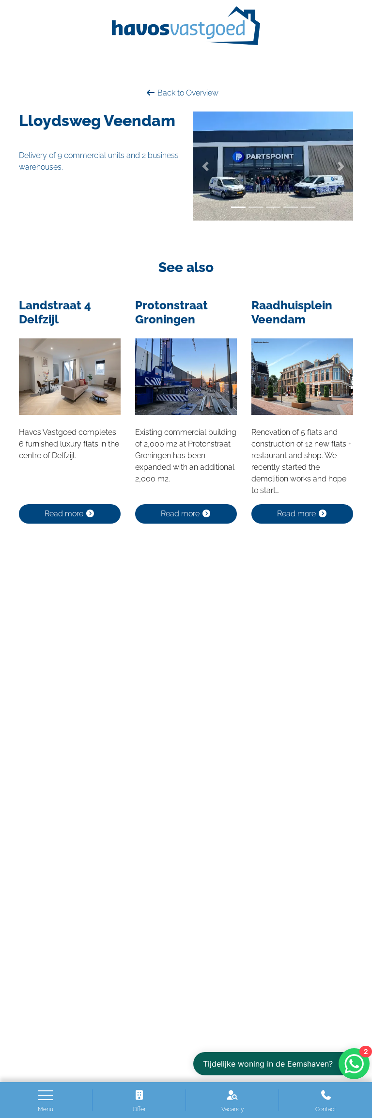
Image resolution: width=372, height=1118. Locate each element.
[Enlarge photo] (273, 166)
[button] (205, 166)
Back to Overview (186, 92)
